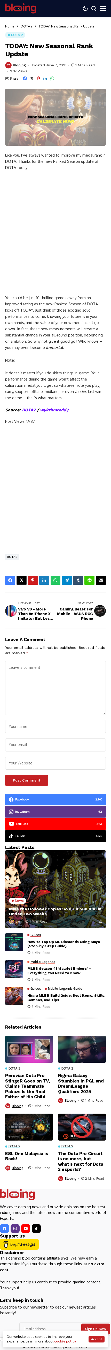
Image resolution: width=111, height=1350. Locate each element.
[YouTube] (25, 1228)
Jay (18, 921)
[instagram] (15, 1228)
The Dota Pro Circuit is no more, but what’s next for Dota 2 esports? (80, 1161)
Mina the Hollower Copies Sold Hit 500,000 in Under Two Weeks (55, 911)
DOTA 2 (27, 26)
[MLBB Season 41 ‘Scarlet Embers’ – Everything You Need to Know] (14, 969)
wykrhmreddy (54, 409)
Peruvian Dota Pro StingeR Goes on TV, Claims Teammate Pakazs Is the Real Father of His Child (27, 1086)
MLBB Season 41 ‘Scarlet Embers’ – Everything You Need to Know (59, 970)
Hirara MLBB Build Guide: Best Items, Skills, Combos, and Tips (66, 997)
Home (9, 26)
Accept (96, 1339)
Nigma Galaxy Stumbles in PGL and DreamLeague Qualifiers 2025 (81, 1083)
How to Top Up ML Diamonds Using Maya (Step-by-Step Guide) (63, 944)
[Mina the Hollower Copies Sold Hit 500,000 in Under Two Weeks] (55, 889)
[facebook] (4, 1228)
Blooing (19, 65)
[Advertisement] (55, 235)
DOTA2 (29, 409)
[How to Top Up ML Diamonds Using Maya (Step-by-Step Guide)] (14, 942)
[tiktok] (36, 1228)
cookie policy (65, 1341)
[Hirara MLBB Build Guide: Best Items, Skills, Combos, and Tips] (14, 996)
